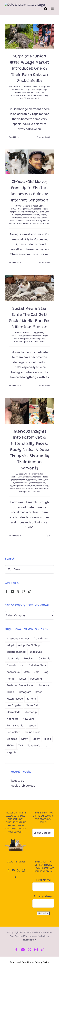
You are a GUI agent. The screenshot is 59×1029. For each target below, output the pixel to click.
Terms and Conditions (21, 962)
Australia (29, 212)
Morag (33, 218)
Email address (43, 896)
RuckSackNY (29, 940)
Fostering (36, 678)
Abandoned (41, 638)
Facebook (16, 215)
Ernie (16, 338)
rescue (32, 725)
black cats (13, 658)
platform (28, 341)
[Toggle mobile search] (45, 8)
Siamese (12, 738)
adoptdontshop (17, 212)
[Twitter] (18, 591)
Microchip (31, 712)
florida (11, 678)
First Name (43, 880)
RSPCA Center (24, 220)
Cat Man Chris (37, 665)
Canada (11, 665)
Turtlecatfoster (41, 488)
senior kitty (37, 220)
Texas (47, 738)
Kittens (31, 698)
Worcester (27, 223)
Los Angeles (14, 705)
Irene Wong (35, 338)
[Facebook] (6, 591)
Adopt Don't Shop (29, 645)
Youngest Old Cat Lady (29, 491)
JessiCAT (16, 86)
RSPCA (13, 220)
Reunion (26, 95)
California (44, 658)
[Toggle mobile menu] (52, 8)
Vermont (35, 98)
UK (17, 223)
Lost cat (40, 92)
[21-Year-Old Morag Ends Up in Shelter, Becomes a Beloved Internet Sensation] (29, 161)
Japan (43, 215)
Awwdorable (17, 89)
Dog (45, 671)
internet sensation (30, 215)
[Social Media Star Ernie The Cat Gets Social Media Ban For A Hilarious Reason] (29, 288)
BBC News (39, 212)
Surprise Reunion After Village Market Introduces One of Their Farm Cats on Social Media (29, 68)
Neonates (12, 718)
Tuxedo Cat (34, 745)
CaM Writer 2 (24, 206)
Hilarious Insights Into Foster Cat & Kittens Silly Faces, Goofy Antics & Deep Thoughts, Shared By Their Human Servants (29, 450)
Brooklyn (28, 658)
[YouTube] (12, 591)
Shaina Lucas (32, 732)
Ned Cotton (42, 218)
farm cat (31, 92)
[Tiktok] (29, 591)
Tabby (27, 98)
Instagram (24, 338)
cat (22, 665)
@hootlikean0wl (20, 483)
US (20, 223)
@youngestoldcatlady (20, 486)
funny (45, 486)
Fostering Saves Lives (20, 685)
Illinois (10, 691)
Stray (24, 738)
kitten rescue (15, 698)
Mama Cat (32, 705)
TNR (20, 745)
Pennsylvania (15, 725)
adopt (10, 645)
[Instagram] (23, 591)
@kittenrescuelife (37, 483)
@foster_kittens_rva (38, 480)
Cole (24, 92)
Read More (14, 137)
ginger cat (44, 685)
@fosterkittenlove (18, 480)
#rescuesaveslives (18, 638)
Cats (27, 671)
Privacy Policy (42, 962)
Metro (26, 218)
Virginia (11, 752)
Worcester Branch (41, 223)
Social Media (36, 95)
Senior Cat (13, 732)
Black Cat (36, 651)
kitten (38, 691)
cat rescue (13, 671)
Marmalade (16, 95)
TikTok (10, 745)
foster (39, 486)
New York (28, 718)
